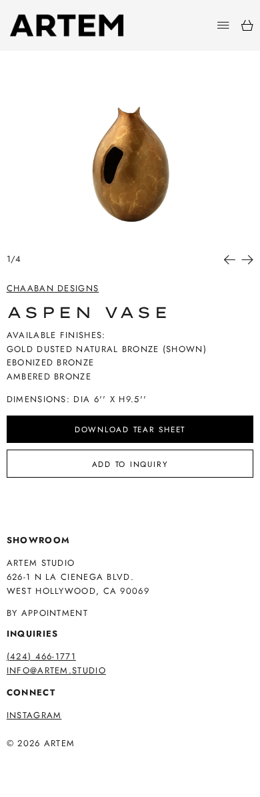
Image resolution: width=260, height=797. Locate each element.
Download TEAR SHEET (130, 429)
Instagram (34, 715)
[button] (130, 161)
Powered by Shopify (58, 761)
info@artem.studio (56, 670)
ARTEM (59, 743)
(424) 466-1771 (41, 656)
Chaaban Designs (53, 288)
